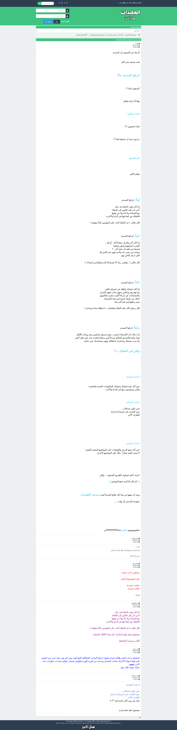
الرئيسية (137, 3)
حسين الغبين (135, 538)
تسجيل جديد (48, 21)
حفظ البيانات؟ (64, 21)
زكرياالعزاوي (135, 603)
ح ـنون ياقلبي (135, 675)
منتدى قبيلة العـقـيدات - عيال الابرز (127, 35)
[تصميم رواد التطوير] (88, 727)
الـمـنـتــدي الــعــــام (110, 35)
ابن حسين (136, 649)
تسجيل (121, 3)
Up (140, 717)
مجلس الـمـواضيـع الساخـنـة (96, 35)
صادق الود (136, 563)
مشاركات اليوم (129, 3)
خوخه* (137, 43)
